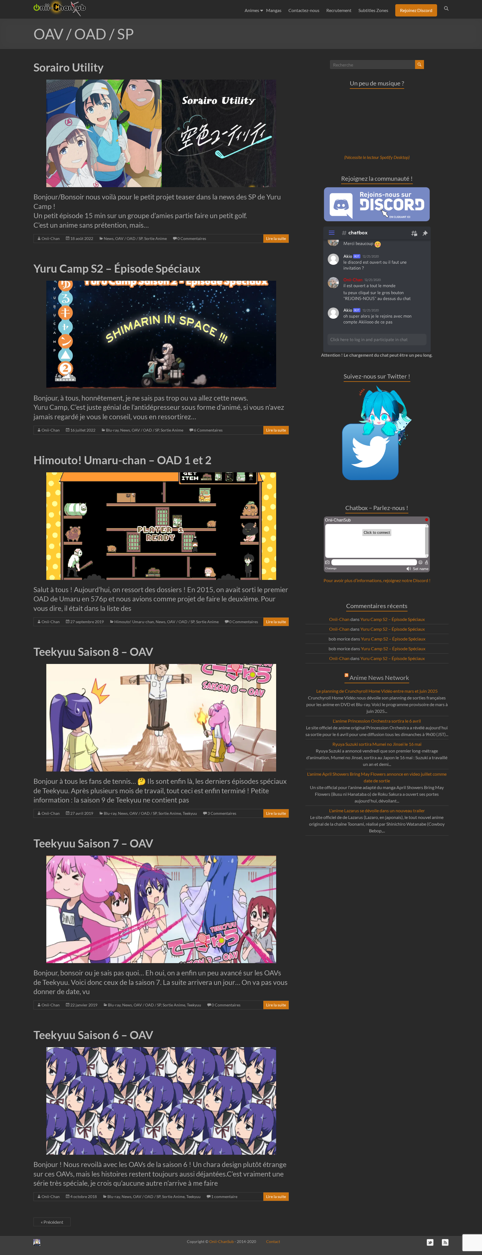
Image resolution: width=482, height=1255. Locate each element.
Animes (252, 10)
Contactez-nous (303, 10)
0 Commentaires (191, 238)
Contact (273, 1241)
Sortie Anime (155, 238)
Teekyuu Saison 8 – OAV (93, 651)
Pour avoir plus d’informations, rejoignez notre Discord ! (377, 580)
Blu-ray (112, 430)
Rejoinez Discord (416, 10)
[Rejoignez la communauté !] (377, 189)
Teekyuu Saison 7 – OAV (93, 843)
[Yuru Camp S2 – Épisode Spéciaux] (161, 283)
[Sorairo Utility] (161, 82)
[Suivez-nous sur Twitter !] (377, 388)
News (109, 238)
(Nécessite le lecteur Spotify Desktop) (376, 157)
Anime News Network (379, 677)
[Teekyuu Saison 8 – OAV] (161, 666)
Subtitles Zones (373, 10)
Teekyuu (190, 813)
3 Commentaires (222, 813)
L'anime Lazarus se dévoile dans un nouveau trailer (377, 810)
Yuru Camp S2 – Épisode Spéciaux (117, 268)
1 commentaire (224, 1196)
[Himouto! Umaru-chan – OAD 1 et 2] (161, 475)
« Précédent (52, 1222)
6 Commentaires (208, 430)
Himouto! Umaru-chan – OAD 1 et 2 (122, 460)
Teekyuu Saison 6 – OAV (93, 1035)
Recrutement (338, 10)
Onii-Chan (51, 238)
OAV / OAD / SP (129, 238)
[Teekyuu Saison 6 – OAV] (161, 1049)
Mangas (273, 10)
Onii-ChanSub (221, 1241)
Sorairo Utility (68, 67)
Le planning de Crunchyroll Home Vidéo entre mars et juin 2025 (377, 691)
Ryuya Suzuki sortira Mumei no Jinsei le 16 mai (376, 744)
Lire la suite (276, 238)
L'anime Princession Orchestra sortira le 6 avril (377, 720)
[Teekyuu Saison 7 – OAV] (161, 858)
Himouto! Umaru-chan (134, 621)
